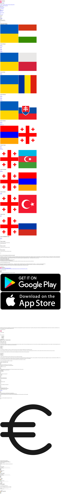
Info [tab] (5, 341)
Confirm (1, 491)
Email (1, 481)
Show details (2, 339)
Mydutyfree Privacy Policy (24, 268)
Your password (2, 475)
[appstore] (30, 309)
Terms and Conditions (6, 268)
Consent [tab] (1, 341)
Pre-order (1, 390)
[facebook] (1, 271)
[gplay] (30, 291)
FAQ (1, 268)
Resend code (4, 491)
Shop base (11, 268)
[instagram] (0, 271)
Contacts (3, 268)
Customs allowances (14, 268)
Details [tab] (3, 341)
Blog (9, 268)
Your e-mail (1, 467)
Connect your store (19, 268)
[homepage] (2, 1)
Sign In (1, 471)
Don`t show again (2, 462)
